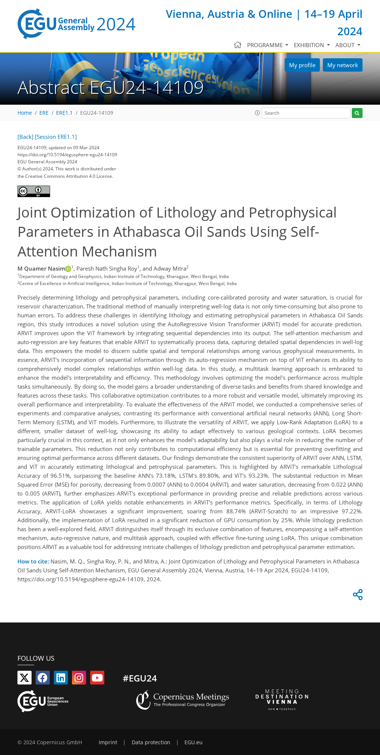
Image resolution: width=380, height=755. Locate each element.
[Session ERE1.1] (56, 136)
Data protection (151, 742)
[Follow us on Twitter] (24, 679)
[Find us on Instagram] (79, 679)
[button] (257, 113)
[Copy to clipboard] (356, 596)
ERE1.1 (64, 113)
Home (24, 113)
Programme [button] (265, 45)
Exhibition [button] (309, 45)
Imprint (108, 742)
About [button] (345, 45)
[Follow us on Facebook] (43, 679)
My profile (302, 65)
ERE (44, 113)
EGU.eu (193, 742)
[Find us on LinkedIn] (61, 679)
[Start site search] (357, 113)
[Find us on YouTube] (97, 679)
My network (342, 65)
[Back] (25, 136)
